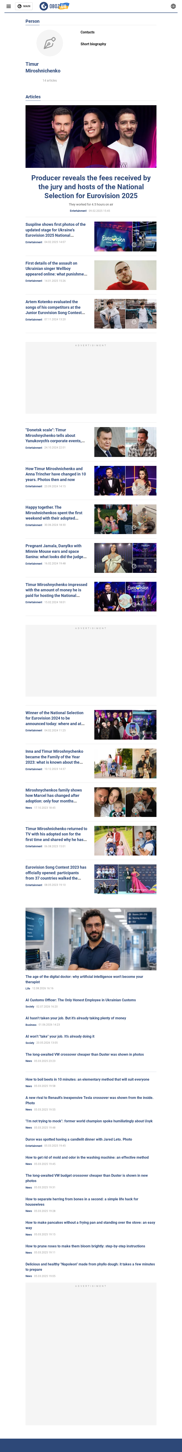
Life (28, 988)
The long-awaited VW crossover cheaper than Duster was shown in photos (85, 1054)
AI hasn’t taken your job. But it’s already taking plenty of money (76, 1018)
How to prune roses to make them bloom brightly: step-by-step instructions (85, 1246)
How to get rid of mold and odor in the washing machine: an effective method (87, 1157)
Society (30, 1006)
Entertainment (78, 210)
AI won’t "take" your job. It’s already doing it (60, 1036)
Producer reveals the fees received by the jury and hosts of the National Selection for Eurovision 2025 (91, 187)
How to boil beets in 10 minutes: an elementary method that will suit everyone (87, 1079)
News (29, 807)
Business (31, 1024)
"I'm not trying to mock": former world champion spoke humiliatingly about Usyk (89, 1121)
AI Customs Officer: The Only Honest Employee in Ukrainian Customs (81, 1000)
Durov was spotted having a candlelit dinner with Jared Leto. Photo (79, 1139)
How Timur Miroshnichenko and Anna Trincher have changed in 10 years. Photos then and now (56, 474)
